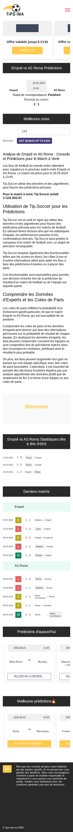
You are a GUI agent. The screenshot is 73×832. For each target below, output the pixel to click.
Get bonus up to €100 (34, 140)
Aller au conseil (28, 676)
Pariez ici (27, 50)
